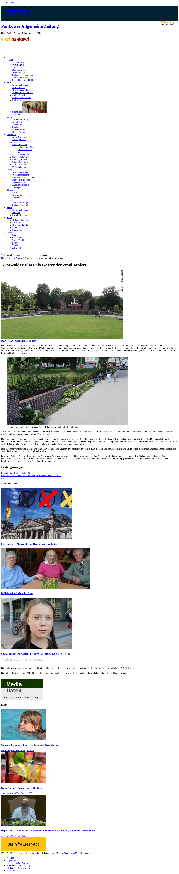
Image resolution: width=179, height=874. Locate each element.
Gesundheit (17, 238)
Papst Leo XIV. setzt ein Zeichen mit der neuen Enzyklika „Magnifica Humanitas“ (48, 830)
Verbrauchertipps (19, 167)
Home (4, 258)
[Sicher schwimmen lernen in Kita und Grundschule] (23, 739)
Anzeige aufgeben (20, 172)
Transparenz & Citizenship (18, 865)
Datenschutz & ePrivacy (17, 863)
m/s (2, 341)
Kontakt (10, 858)
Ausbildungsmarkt (20, 185)
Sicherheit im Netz (20, 205)
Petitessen (16, 227)
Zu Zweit (16, 248)
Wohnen (16, 212)
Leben (9, 232)
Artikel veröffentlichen (17, 9)
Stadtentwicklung (20, 119)
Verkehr (15, 67)
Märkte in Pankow (20, 162)
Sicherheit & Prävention (22, 75)
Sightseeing (17, 100)
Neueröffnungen (19, 137)
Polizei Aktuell (18, 95)
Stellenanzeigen (19, 182)
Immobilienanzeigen (21, 180)
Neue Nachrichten (20, 85)
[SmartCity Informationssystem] (168, 23)
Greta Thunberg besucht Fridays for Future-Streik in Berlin (35, 653)
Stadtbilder (17, 112)
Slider (33, 341)
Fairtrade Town (19, 164)
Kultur (9, 217)
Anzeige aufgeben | (15, 12)
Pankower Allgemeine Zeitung (30, 26)
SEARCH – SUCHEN (22, 80)
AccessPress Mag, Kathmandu (77, 853)
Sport (14, 243)
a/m (2, 793)
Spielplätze (17, 127)
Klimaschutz (17, 195)
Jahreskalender (18, 72)
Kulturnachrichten (20, 220)
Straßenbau (17, 124)
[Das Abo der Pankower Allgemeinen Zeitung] (23, 850)
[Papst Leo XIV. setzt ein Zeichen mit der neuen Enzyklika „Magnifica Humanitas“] (23, 825)
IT (13, 200)
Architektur (17, 122)
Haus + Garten (18, 132)
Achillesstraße (24, 154)
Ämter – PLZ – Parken (22, 92)
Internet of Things (20, 202)
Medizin (16, 235)
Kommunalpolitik (20, 90)
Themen (10, 190)
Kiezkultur (17, 114)
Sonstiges (16, 187)
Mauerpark (17, 230)
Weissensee (23, 152)
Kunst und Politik (20, 225)
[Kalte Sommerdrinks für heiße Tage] (23, 782)
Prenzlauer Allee (25, 149)
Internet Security (19, 77)
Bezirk (10, 82)
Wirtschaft (11, 134)
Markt (9, 170)
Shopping (11, 142)
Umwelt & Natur (19, 129)
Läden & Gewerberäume (23, 177)
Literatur (16, 222)
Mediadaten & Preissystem (18, 868)
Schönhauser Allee (26, 147)
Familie (15, 245)
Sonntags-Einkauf (20, 159)
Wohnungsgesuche (20, 175)
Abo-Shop (11, 870)
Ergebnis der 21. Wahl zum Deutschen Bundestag (29, 544)
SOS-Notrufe (18, 62)
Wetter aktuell (18, 65)
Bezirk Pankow (16, 258)
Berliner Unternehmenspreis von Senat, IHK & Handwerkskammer (31, 475)
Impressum (11, 860)
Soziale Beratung (19, 215)
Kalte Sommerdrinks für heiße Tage (21, 787)
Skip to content (7, 2)
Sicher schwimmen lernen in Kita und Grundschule (30, 745)
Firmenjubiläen (19, 139)
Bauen (9, 117)
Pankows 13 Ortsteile (21, 97)
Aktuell (10, 60)
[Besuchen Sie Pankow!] (15, 41)
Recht (9, 207)
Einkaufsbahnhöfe (20, 157)
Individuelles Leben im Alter (17, 593)
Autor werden (13, 14)
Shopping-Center (19, 144)
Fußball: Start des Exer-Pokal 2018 (16, 473)
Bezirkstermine (19, 70)
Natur (14, 192)
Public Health (18, 240)
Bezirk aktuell (18, 87)
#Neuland (16, 197)
